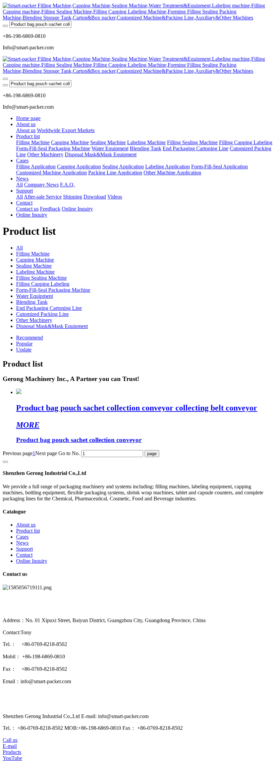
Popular (24, 343)
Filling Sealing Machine (41, 278)
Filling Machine (33, 254)
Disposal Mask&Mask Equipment (52, 326)
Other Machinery (34, 320)
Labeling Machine (35, 272)
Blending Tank (32, 302)
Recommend (29, 337)
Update (24, 349)
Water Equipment (34, 296)
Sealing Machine (34, 266)
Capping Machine (35, 260)
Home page (28, 118)
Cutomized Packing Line (42, 314)
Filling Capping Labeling (42, 284)
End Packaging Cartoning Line (49, 308)
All (19, 184)
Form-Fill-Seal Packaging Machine (53, 290)
